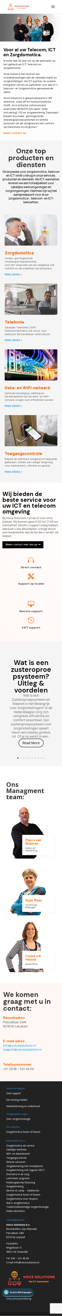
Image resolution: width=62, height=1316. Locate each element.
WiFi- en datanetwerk (18, 1153)
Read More (31, 743)
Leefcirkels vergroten (18, 1178)
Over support (13, 1093)
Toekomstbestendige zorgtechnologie (27, 1206)
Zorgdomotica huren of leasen (23, 1131)
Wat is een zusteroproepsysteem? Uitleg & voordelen (31, 676)
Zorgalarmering (14, 1186)
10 (44, 758)
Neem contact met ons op (21, 544)
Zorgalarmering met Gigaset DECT (25, 1170)
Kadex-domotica (15, 1211)
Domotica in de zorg (17, 1174)
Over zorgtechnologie (18, 1119)
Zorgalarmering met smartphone (24, 1166)
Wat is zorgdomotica (17, 1202)
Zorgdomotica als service (20, 1145)
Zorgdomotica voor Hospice (22, 1198)
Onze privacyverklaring (18, 1298)
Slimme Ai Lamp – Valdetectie (22, 1190)
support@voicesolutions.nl (22, 1049)
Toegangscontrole (16, 1157)
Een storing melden (17, 1099)
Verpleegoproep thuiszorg (20, 1182)
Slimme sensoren (15, 1162)
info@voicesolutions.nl (19, 1045)
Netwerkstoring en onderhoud (23, 1106)
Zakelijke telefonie (16, 1149)
